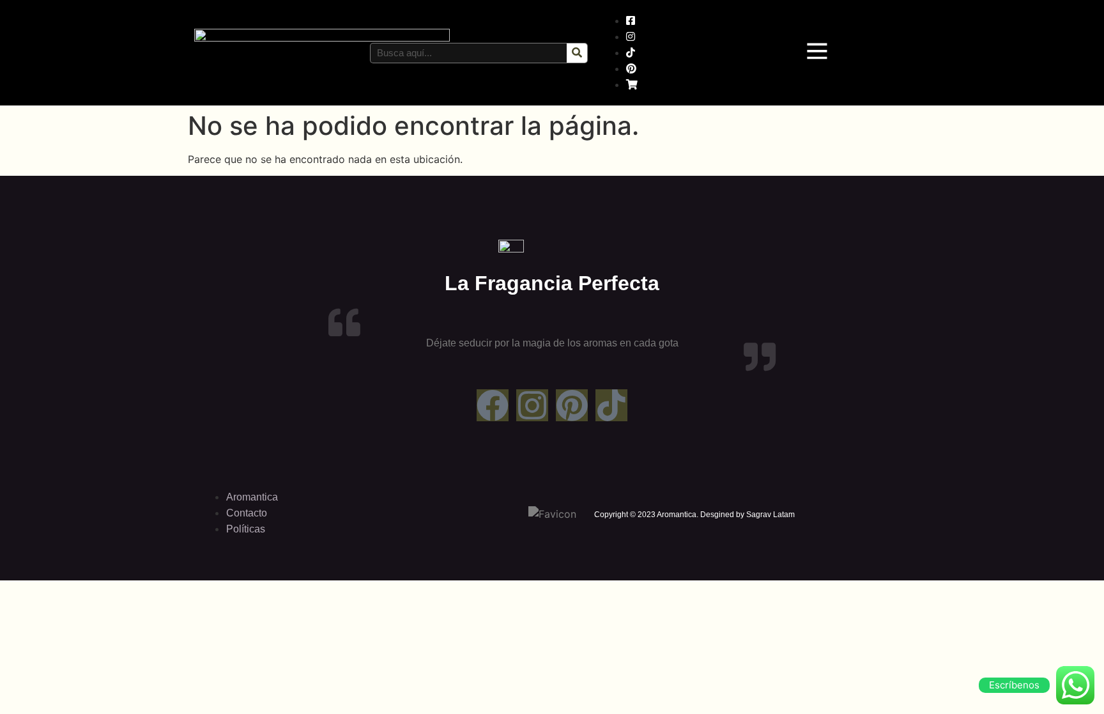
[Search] (577, 53)
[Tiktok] (611, 405)
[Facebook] (493, 405)
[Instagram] (532, 405)
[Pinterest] (572, 405)
